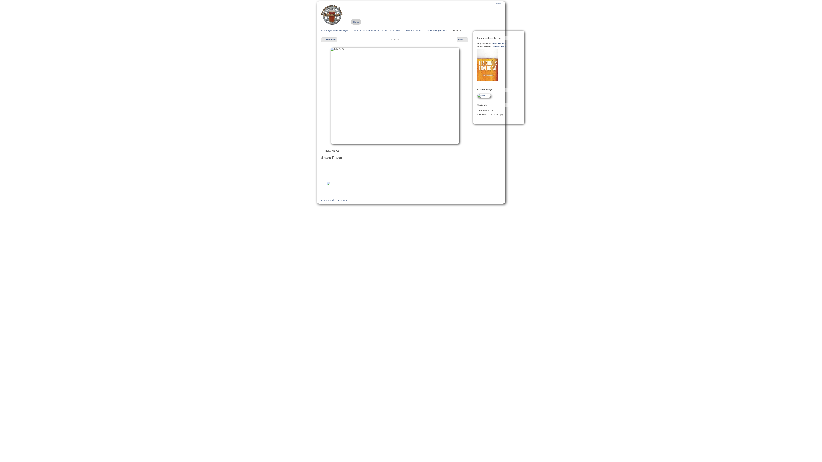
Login (498, 3)
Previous (331, 39)
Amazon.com (499, 44)
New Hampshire (413, 30)
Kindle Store (499, 46)
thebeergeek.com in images (334, 30)
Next (460, 39)
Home (356, 22)
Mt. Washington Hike (437, 30)
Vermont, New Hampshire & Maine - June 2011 (377, 30)
